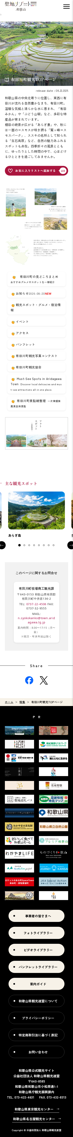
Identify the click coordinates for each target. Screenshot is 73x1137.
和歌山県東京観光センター (34, 1109)
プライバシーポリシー (38, 1017)
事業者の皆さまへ (38, 915)
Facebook (29, 680)
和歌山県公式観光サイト (20, 6)
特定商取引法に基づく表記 (38, 1034)
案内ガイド (38, 983)
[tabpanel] (36, 515)
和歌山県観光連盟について (38, 1000)
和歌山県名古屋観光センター (34, 1118)
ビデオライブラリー (38, 949)
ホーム (9, 702)
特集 (22, 702)
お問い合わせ (38, 1052)
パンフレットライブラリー (38, 966)
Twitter (44, 680)
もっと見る (36, 515)
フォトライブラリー (38, 932)
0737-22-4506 (36, 604)
